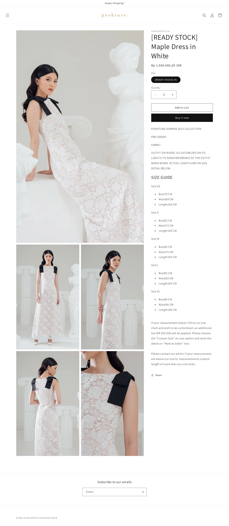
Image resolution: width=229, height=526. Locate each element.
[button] (7, 15)
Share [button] (158, 375)
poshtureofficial (31, 518)
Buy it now (182, 117)
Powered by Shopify (48, 518)
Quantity (155, 87)
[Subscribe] (143, 492)
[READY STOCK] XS (166, 79)
